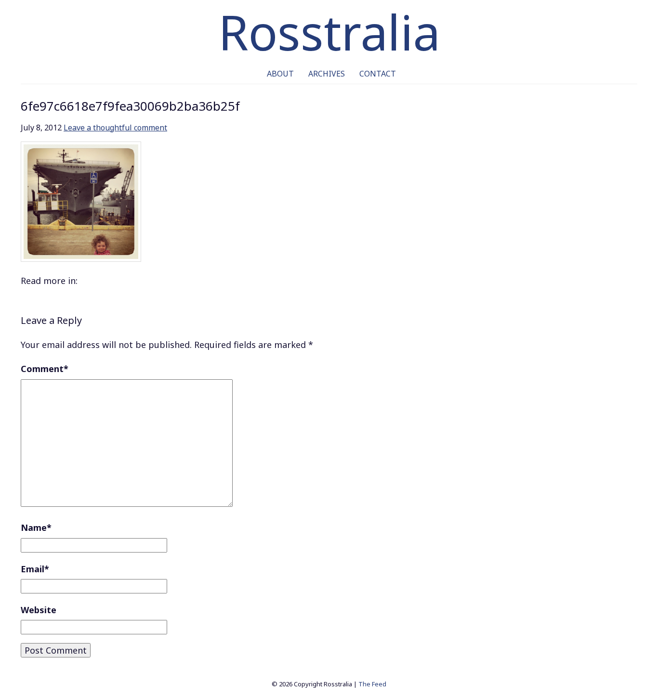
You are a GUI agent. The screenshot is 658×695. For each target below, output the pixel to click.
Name (36, 527)
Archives (326, 73)
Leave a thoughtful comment (115, 127)
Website (38, 610)
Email (35, 569)
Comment (44, 368)
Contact (377, 73)
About (280, 73)
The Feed (372, 684)
